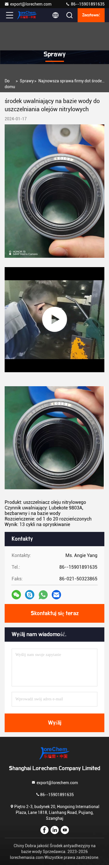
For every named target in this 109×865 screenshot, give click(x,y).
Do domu (10, 84)
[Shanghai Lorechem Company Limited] (28, 15)
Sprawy (27, 81)
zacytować (91, 15)
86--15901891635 (87, 4)
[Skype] (29, 594)
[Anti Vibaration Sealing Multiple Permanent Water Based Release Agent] (54, 319)
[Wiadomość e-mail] (56, 594)
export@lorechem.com (30, 4)
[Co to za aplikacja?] (43, 595)
